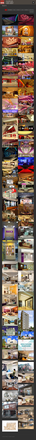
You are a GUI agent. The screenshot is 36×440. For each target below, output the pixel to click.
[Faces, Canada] (10, 204)
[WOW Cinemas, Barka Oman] (26, 41)
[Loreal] (26, 198)
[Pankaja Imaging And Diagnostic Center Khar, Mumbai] (26, 412)
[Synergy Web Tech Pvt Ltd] (10, 250)
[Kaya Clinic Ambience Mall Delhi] (10, 354)
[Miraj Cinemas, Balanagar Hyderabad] (26, 49)
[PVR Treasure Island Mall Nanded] (26, 91)
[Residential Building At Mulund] (10, 331)
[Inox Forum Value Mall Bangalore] (10, 71)
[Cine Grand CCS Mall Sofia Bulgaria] (10, 52)
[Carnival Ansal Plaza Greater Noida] (10, 132)
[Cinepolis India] (26, 161)
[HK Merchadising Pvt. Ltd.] (26, 255)
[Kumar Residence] (10, 311)
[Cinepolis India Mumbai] (10, 266)
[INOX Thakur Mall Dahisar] (10, 114)
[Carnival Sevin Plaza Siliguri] (10, 122)
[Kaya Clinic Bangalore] (10, 369)
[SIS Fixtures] (26, 187)
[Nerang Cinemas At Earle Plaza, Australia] (26, 20)
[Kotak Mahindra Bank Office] (26, 243)
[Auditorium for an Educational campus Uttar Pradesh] (10, 42)
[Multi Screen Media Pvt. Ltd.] (26, 266)
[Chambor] (10, 182)
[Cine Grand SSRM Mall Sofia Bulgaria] (26, 57)
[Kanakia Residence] (26, 286)
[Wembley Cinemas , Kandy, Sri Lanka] (10, 31)
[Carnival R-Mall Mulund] (26, 119)
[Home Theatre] (10, 152)
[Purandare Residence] (10, 300)
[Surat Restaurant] (26, 209)
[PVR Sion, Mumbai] (26, 169)
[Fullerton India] (10, 231)
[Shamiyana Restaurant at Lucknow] (26, 220)
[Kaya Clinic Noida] (26, 367)
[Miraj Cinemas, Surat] (26, 31)
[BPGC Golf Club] (10, 215)
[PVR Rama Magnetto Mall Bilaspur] (26, 127)
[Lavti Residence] (26, 301)
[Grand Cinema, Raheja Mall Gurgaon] (10, 61)
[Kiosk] (10, 193)
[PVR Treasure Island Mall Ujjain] (26, 83)
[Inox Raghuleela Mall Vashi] (26, 75)
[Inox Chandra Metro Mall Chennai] (10, 104)
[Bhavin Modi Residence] (26, 276)
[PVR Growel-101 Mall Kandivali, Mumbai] (26, 178)
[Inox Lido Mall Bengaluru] (10, 143)
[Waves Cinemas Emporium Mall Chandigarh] (26, 152)
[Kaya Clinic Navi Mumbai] (26, 389)
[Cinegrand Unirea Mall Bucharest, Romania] (10, 162)
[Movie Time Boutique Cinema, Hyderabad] (10, 81)
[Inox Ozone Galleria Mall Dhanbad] (26, 111)
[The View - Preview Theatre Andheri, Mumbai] (26, 66)
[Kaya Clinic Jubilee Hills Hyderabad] (26, 378)
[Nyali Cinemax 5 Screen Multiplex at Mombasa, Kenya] (10, 20)
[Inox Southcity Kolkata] (10, 92)
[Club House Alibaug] (26, 335)
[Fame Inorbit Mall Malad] (26, 143)
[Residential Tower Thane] (26, 320)
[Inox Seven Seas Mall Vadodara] (26, 101)
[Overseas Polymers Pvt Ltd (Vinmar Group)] (26, 232)
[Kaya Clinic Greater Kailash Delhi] (10, 384)
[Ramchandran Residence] (10, 289)
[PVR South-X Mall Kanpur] (26, 135)
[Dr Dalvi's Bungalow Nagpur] (10, 342)
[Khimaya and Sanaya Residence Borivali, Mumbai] (10, 321)
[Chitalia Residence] (10, 278)
